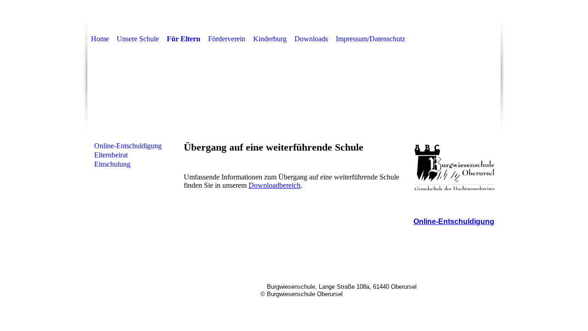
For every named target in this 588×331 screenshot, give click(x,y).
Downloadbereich (274, 185)
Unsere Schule (138, 39)
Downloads (311, 39)
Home (100, 39)
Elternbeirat (111, 155)
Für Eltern (183, 39)
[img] (294, 93)
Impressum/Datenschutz (370, 39)
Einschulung (112, 164)
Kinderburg (270, 39)
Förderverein (226, 39)
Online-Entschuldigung (128, 146)
